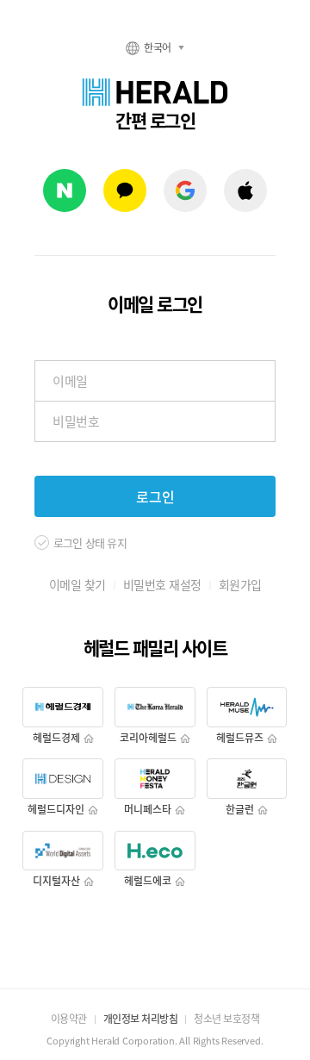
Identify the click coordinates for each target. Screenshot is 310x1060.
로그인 (155, 496)
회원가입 (240, 584)
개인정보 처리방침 (140, 1018)
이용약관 (69, 1018)
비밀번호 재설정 (162, 584)
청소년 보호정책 (226, 1018)
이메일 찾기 (77, 584)
